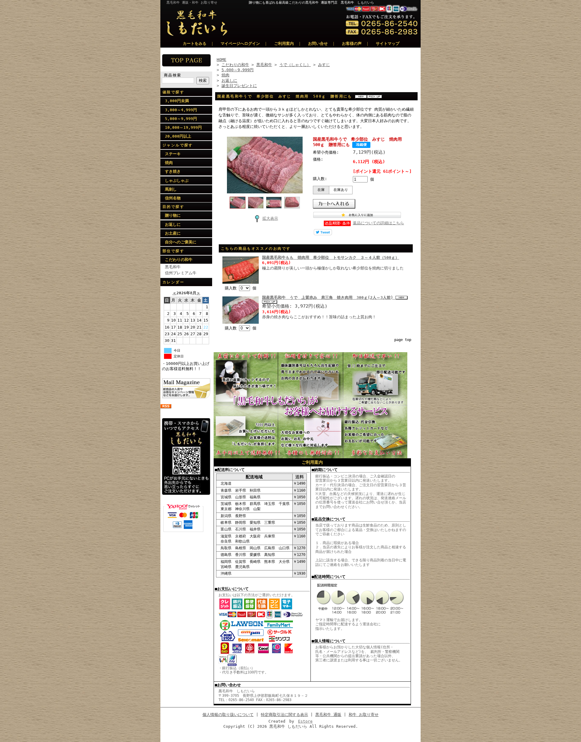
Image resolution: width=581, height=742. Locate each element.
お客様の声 (352, 43)
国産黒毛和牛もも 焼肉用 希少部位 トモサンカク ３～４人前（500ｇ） (330, 257)
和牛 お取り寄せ (364, 714)
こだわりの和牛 (178, 259)
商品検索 (173, 75)
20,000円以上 (178, 136)
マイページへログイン (240, 43)
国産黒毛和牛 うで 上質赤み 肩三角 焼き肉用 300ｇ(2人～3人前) (329, 297)
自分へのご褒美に (180, 242)
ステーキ (173, 154)
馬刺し (171, 189)
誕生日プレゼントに (239, 85)
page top (402, 340)
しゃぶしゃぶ (177, 180)
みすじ (324, 64)
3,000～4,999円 (181, 110)
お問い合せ (318, 43)
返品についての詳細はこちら (378, 223)
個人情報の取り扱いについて (228, 714)
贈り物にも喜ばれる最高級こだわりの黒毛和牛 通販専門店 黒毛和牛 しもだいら (335, 3)
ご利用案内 (284, 43)
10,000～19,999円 (183, 127)
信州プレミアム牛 (180, 273)
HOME (221, 59)
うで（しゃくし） (295, 64)
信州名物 (173, 198)
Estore (305, 721)
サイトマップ (387, 43)
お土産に (173, 233)
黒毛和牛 (173, 267)
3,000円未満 (177, 101)
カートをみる (194, 43)
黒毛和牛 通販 (328, 714)
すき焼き (173, 171)
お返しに (173, 224)
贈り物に (173, 215)
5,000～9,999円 (181, 118)
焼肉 (169, 162)
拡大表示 (270, 218)
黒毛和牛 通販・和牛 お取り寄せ (191, 3)
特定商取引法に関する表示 (284, 714)
